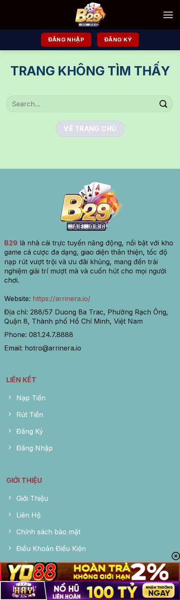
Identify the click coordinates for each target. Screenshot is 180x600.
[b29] (90, 14)
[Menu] (168, 15)
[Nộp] (163, 103)
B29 (11, 243)
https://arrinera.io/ (61, 298)
